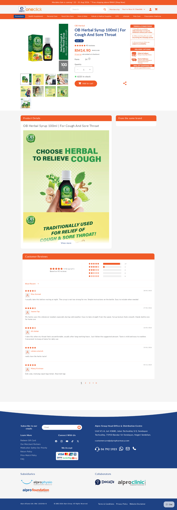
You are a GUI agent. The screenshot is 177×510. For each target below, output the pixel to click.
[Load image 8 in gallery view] (62, 91)
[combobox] (89, 9)
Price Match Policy (28, 455)
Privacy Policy (122, 504)
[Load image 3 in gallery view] (50, 79)
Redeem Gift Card (28, 440)
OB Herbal (80, 25)
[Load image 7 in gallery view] (50, 91)
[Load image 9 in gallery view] (25, 103)
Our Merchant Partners (30, 444)
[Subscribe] (79, 427)
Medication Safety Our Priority (33, 448)
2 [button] (85, 383)
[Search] (105, 9)
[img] (30, 291)
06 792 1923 (109, 449)
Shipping (78, 54)
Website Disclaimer (138, 504)
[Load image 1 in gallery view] (25, 79)
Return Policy (26, 451)
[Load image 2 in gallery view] (38, 79)
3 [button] (89, 383)
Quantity (78, 64)
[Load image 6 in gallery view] (38, 91)
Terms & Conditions (106, 504)
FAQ (22, 459)
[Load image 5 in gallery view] (25, 91)
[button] (80, 45)
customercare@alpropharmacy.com (112, 440)
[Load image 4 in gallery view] (62, 79)
